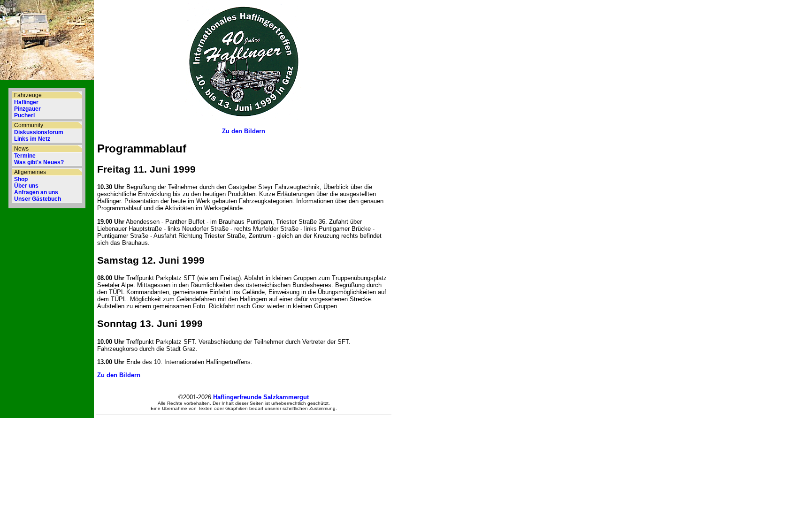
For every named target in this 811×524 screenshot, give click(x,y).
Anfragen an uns (36, 192)
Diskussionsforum (38, 132)
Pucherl (24, 115)
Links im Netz (32, 139)
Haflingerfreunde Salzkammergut (261, 397)
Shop (21, 179)
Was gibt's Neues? (39, 162)
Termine (25, 155)
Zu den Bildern (243, 131)
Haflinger (26, 102)
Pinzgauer (27, 109)
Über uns (26, 185)
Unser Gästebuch (37, 199)
